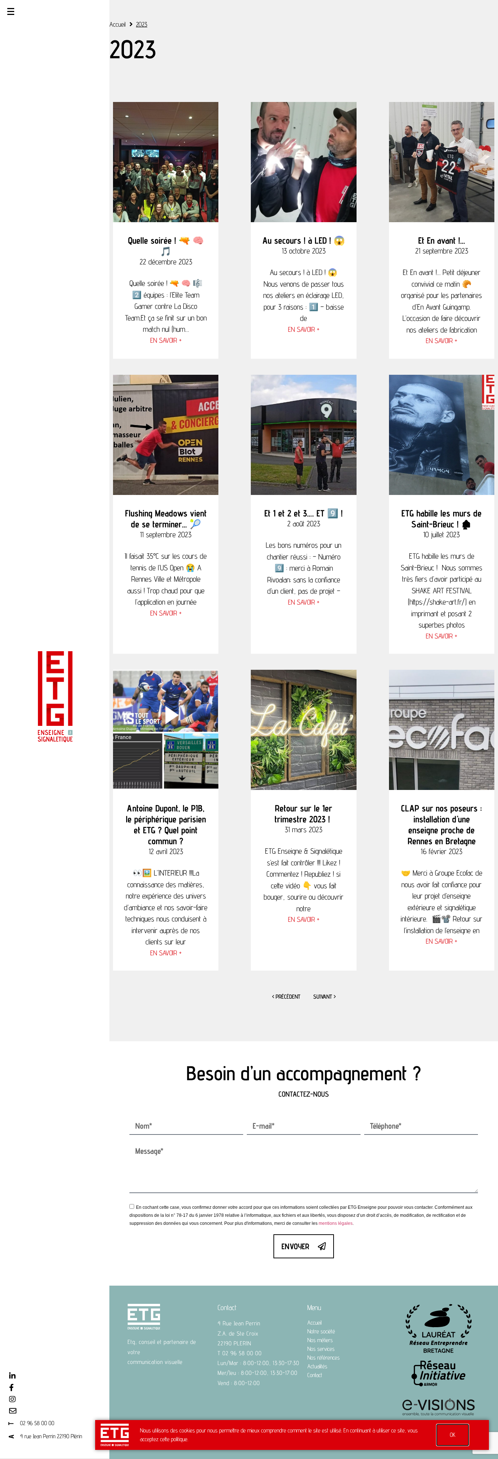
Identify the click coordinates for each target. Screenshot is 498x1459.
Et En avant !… (441, 240)
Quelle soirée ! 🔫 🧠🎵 (166, 246)
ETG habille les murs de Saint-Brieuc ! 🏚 (441, 519)
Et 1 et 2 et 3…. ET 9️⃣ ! (303, 513)
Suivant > (324, 996)
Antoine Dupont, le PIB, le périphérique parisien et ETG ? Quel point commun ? (166, 824)
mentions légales (336, 1223)
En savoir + (166, 340)
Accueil (117, 24)
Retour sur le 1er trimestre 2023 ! (303, 814)
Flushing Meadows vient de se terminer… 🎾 (166, 519)
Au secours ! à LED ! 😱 (303, 240)
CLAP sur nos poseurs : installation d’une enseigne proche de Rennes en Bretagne (441, 824)
